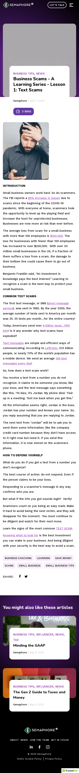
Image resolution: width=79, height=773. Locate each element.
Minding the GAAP (29, 645)
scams (9, 565)
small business (29, 565)
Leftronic (51, 348)
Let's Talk (57, 5)
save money (63, 558)
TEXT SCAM (64, 528)
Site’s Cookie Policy (29, 758)
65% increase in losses (44, 198)
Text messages (13, 343)
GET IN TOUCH (60, 740)
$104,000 (56, 236)
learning (43, 558)
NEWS (24, 740)
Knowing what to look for (20, 535)
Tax (16, 640)
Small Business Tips (60, 565)
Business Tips (23, 73)
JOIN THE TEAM (39, 740)
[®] (16, 5)
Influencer (44, 634)
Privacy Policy (53, 758)
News (40, 73)
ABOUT (14, 740)
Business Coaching (18, 558)
